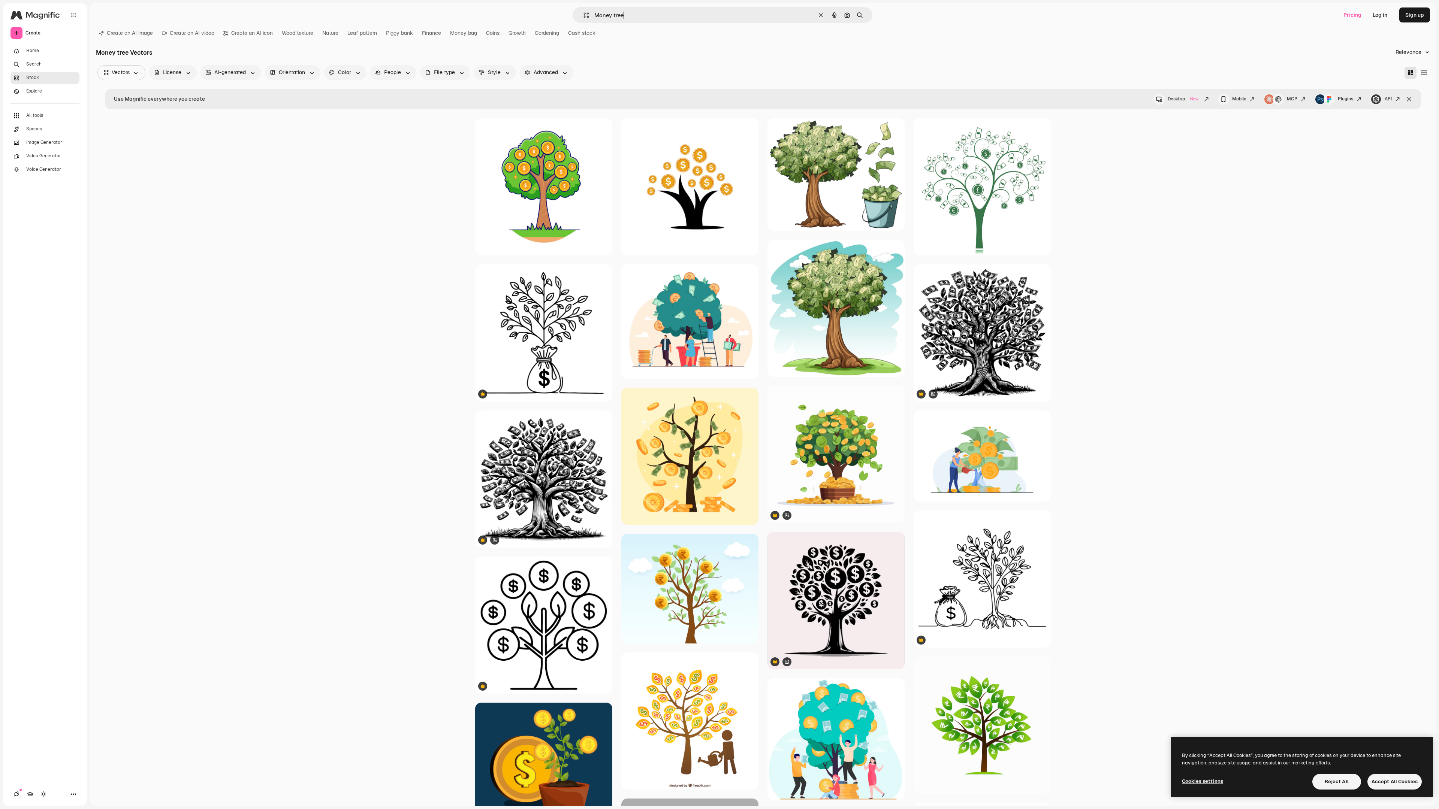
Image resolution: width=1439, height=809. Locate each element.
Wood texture (297, 33)
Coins (493, 33)
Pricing (1352, 15)
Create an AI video (192, 33)
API (1388, 99)
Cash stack (581, 33)
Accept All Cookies (1395, 781)
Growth (517, 33)
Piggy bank (399, 33)
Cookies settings (1202, 781)
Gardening (547, 33)
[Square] (1424, 73)
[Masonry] (1411, 73)
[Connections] (16, 794)
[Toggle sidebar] (73, 15)
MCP (1292, 99)
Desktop (1183, 99)
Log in (1380, 15)
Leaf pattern (362, 33)
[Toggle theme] (43, 794)
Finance (431, 33)
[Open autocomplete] (583, 15)
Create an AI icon (252, 33)
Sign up (1414, 15)
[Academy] (30, 794)
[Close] (1409, 99)
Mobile (1239, 99)
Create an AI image (130, 33)
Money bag (463, 33)
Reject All (1337, 781)
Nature (330, 33)
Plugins (1345, 99)
